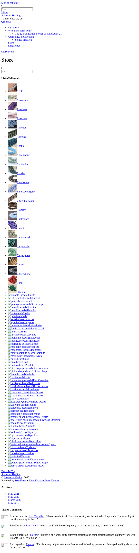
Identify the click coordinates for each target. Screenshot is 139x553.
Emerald (21, 291)
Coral (20, 282)
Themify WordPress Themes (44, 480)
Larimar (22, 331)
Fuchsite (36, 298)
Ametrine (22, 118)
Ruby (26, 398)
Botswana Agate (25, 200)
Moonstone (35, 349)
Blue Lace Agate (26, 191)
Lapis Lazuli (37, 328)
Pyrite (27, 377)
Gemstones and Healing (21, 36)
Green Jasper (38, 304)
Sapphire (31, 404)
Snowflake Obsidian (50, 419)
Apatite (20, 145)
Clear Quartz (23, 273)
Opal (25, 362)
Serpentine (34, 413)
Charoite (21, 228)
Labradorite (35, 325)
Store (11, 42)
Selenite (30, 410)
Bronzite (21, 209)
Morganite (39, 352)
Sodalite (30, 422)
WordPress (20, 480)
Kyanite (30, 322)
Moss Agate (36, 355)
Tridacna (31, 447)
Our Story (13, 27)
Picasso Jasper (40, 368)
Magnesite (33, 340)
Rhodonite (33, 389)
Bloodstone (23, 182)
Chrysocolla (23, 246)
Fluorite (31, 295)
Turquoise (33, 450)
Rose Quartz (36, 392)
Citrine (20, 264)
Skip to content (9, 2)
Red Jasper (34, 383)
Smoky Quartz (40, 416)
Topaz (27, 438)
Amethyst (22, 109)
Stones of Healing (13, 477)
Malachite (33, 343)
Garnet (28, 301)
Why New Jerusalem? (20, 30)
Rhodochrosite (40, 386)
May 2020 (13, 496)
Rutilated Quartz (37, 401)
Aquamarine (23, 155)
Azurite (21, 173)
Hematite (31, 307)
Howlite (31, 310)
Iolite (27, 313)
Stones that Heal (23, 39)
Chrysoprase (23, 255)
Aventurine (22, 164)
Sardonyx (33, 407)
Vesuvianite (37, 459)
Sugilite (31, 426)
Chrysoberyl (23, 237)
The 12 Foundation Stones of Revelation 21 (38, 33)
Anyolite (21, 136)
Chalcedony (23, 219)
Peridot (29, 365)
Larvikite (31, 334)
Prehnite (30, 374)
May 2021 (13, 493)
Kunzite (30, 319)
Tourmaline (35, 441)
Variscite (25, 456)
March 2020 (14, 499)
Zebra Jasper (37, 465)
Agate (20, 91)
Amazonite (22, 100)
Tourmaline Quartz (46, 444)
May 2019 (13, 502)
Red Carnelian (40, 380)
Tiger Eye (32, 432)
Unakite (30, 453)
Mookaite (34, 346)
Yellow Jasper (41, 462)
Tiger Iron (33, 435)
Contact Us (14, 45)
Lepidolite (34, 337)
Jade (24, 316)
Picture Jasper (41, 371)
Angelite (21, 127)
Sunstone (33, 429)
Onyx (26, 358)
